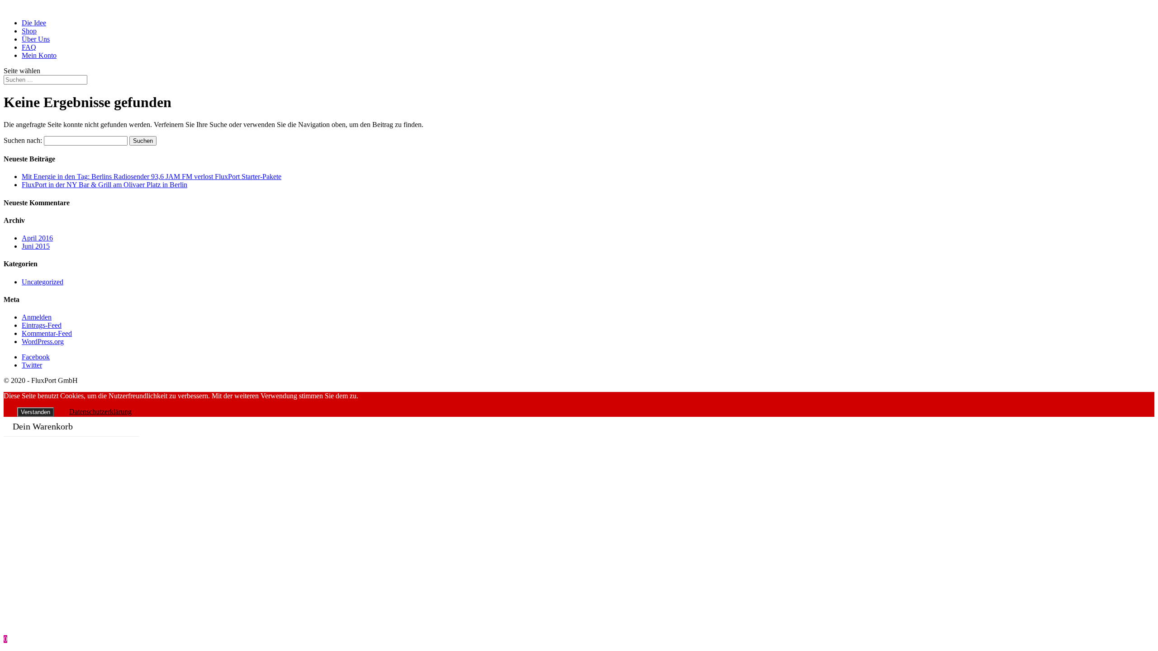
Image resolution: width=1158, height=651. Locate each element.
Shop (29, 31)
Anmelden (37, 317)
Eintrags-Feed (42, 325)
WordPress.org (43, 341)
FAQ (29, 47)
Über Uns (36, 39)
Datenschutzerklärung (100, 411)
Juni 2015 (36, 246)
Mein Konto (39, 55)
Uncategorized (42, 282)
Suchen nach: (23, 140)
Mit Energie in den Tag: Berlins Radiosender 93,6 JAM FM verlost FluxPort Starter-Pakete (151, 176)
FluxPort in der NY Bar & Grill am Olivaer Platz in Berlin (104, 185)
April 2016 (37, 238)
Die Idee (34, 23)
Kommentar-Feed (47, 333)
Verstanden (35, 412)
